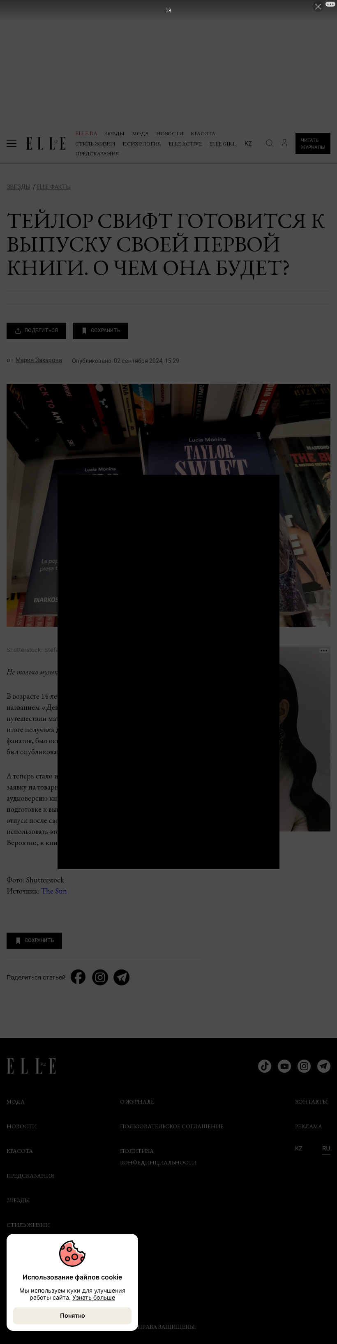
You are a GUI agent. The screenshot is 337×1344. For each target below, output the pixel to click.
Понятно (72, 1315)
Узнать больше (93, 1297)
